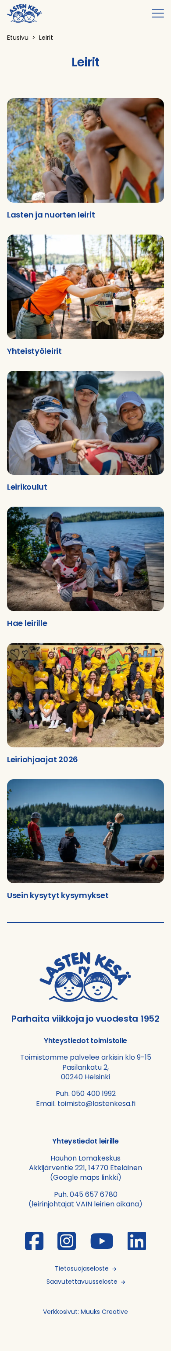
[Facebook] (34, 1246)
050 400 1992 (93, 1093)
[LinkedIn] (137, 1246)
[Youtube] (102, 1246)
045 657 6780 (94, 1194)
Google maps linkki (85, 1177)
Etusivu (17, 37)
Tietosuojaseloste (82, 1268)
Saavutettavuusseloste (82, 1281)
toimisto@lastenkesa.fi (96, 1104)
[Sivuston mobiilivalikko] (157, 13)
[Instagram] (66, 1246)
